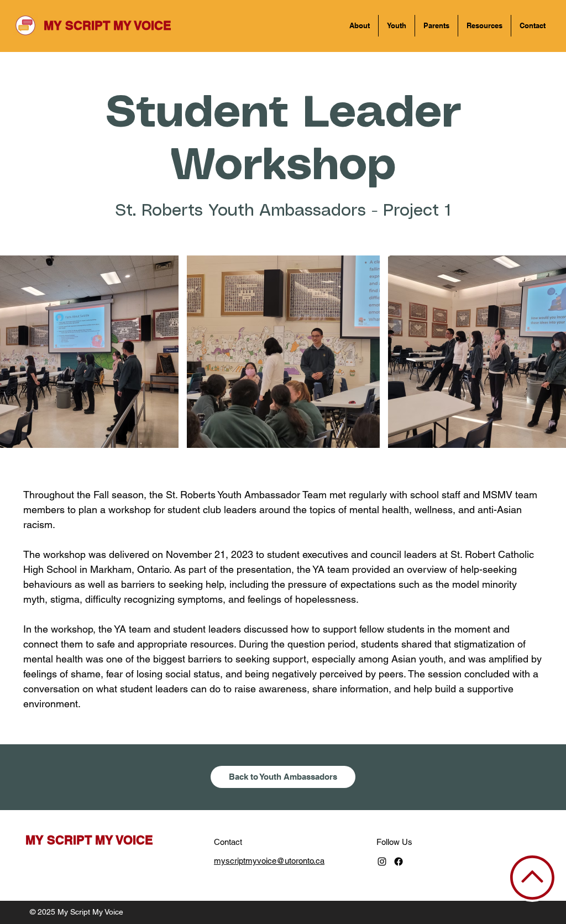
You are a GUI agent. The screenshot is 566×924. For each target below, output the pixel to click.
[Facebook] (398, 861)
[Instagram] (381, 861)
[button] (359, 25)
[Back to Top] (532, 877)
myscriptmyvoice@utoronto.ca (269, 860)
